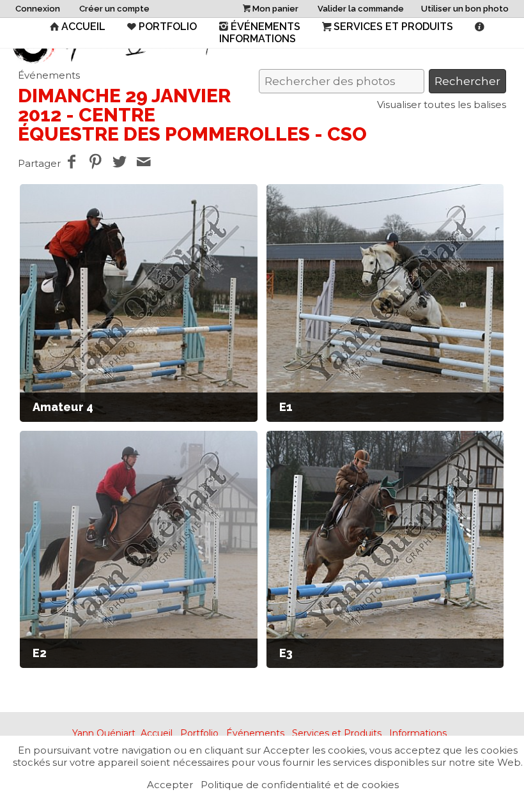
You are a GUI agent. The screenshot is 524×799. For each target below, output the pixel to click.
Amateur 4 (63, 407)
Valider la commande (361, 8)
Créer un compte (114, 8)
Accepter (170, 785)
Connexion (37, 8)
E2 (40, 653)
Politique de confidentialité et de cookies (300, 785)
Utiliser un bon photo (465, 8)
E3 (286, 653)
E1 (286, 407)
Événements (265, 26)
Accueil (83, 26)
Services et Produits (393, 26)
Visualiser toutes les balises (441, 104)
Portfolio (168, 26)
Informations (418, 733)
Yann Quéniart (103, 733)
